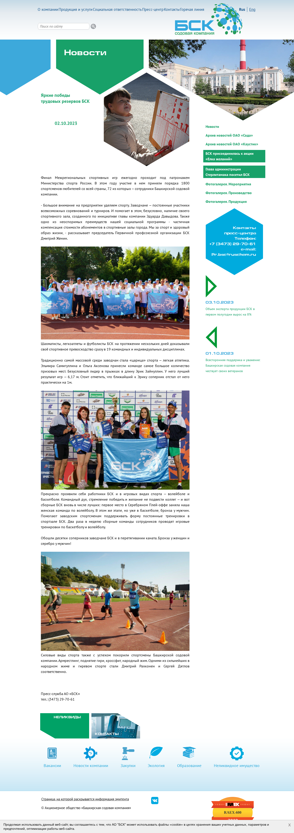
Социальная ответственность (117, 9)
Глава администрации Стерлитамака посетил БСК (228, 172)
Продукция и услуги (75, 9)
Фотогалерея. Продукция (226, 201)
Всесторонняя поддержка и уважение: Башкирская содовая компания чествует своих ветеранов (233, 365)
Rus (242, 9)
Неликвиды (67, 717)
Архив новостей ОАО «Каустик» (232, 144)
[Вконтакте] (154, 803)
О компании (48, 9)
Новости (212, 126)
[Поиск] (93, 26)
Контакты (172, 9)
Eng (252, 9)
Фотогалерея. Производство (229, 192)
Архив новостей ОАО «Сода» (229, 135)
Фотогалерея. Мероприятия (228, 184)
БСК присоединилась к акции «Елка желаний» (230, 156)
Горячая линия (192, 9)
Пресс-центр (153, 9)
